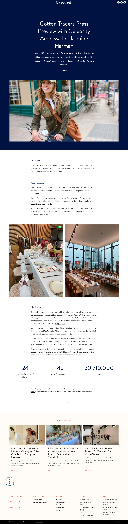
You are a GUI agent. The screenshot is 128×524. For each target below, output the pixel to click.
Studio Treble (14, 507)
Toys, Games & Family (110, 499)
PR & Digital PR (85, 499)
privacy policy (39, 522)
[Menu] (3, 2)
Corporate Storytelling (87, 515)
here (33, 391)
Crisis (81, 505)
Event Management (86, 502)
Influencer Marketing (87, 512)
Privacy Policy (15, 501)
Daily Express (60, 323)
